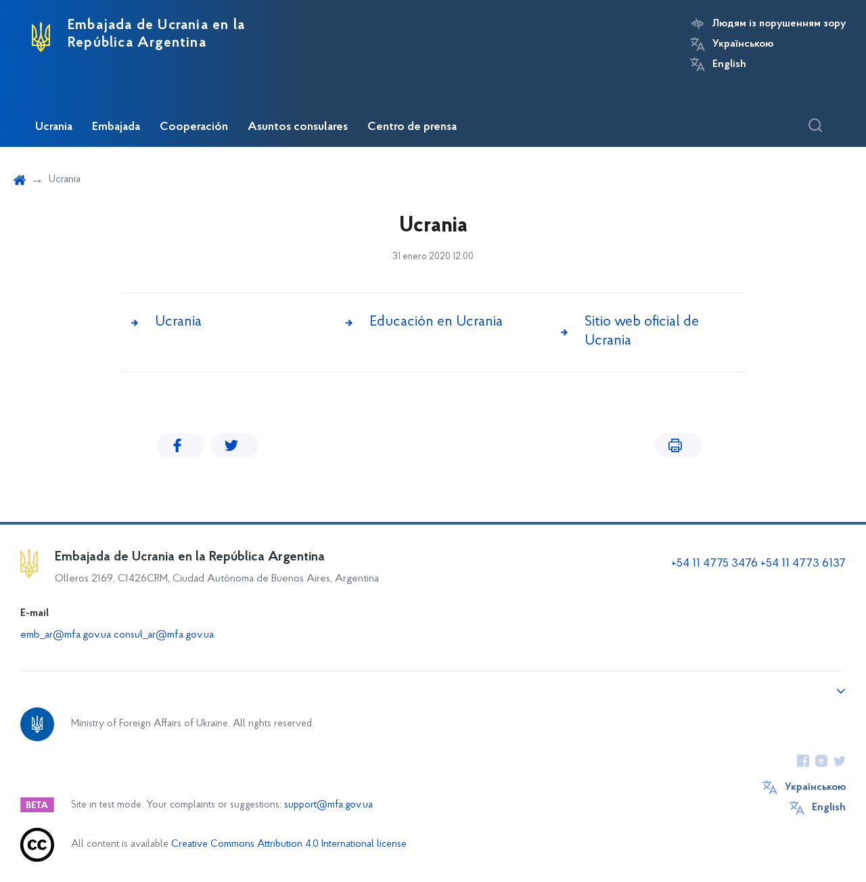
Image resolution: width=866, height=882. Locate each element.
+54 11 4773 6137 (803, 564)
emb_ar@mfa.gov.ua (65, 635)
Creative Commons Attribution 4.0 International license (289, 844)
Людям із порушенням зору (779, 23)
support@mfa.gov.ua (328, 805)
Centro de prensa (412, 127)
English (729, 64)
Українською (742, 44)
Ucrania (53, 127)
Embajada (116, 127)
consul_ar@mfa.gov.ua (164, 635)
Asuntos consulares (298, 127)
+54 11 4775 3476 (714, 564)
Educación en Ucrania (436, 322)
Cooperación (194, 127)
